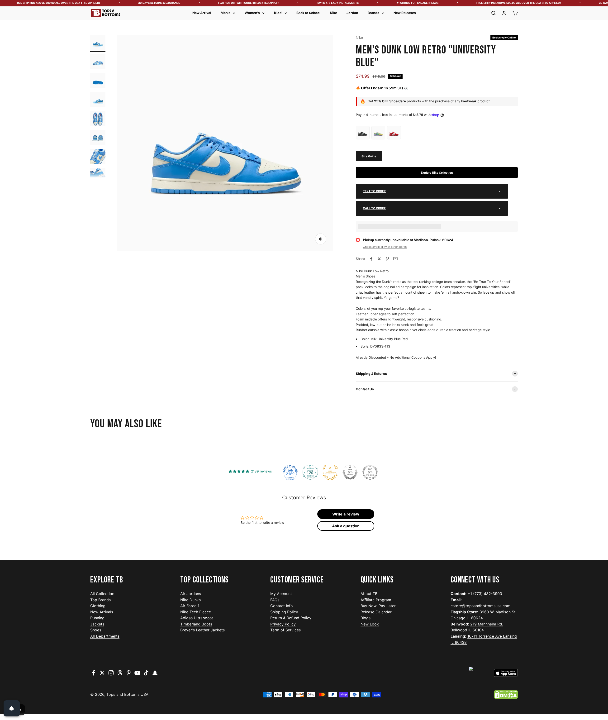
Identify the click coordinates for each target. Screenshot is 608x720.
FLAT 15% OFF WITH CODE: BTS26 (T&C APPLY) (234, 3)
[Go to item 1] (97, 43)
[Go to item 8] (97, 176)
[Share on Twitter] (379, 259)
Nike (333, 13)
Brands (373, 13)
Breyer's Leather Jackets (202, 630)
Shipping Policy (284, 612)
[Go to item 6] (97, 138)
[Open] (12, 708)
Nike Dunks (190, 599)
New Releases (405, 13)
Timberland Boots (196, 624)
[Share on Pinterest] (387, 259)
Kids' (278, 13)
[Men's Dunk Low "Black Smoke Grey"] (363, 132)
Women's (252, 13)
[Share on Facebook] (371, 259)
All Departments (104, 636)
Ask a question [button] (346, 526)
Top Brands (100, 599)
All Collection (102, 593)
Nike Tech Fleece (195, 612)
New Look (370, 624)
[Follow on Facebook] (93, 673)
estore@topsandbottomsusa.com (480, 605)
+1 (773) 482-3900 (485, 593)
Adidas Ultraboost (196, 617)
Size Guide (368, 156)
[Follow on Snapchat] (155, 673)
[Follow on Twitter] (102, 673)
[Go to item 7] (97, 157)
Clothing (97, 605)
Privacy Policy (283, 624)
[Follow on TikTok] (146, 673)
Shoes (95, 630)
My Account (281, 593)
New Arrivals (101, 612)
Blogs (365, 617)
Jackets (97, 624)
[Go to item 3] (97, 81)
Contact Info (281, 605)
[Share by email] (395, 259)
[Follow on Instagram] (111, 673)
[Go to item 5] (97, 119)
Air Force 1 (189, 605)
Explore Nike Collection (437, 172)
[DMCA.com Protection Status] (506, 694)
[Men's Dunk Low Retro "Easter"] (378, 132)
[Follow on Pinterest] (128, 673)
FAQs (274, 599)
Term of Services (285, 630)
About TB (369, 593)
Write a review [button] (345, 514)
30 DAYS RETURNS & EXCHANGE (145, 3)
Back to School (308, 13)
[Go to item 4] (97, 100)
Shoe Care (397, 101)
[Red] (394, 132)
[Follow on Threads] (120, 673)
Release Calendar (376, 612)
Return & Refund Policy (290, 617)
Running (97, 617)
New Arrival (201, 13)
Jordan (352, 13)
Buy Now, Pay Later (378, 605)
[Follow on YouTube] (137, 673)
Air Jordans (190, 593)
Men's (225, 13)
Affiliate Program (376, 599)
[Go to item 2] (97, 62)
